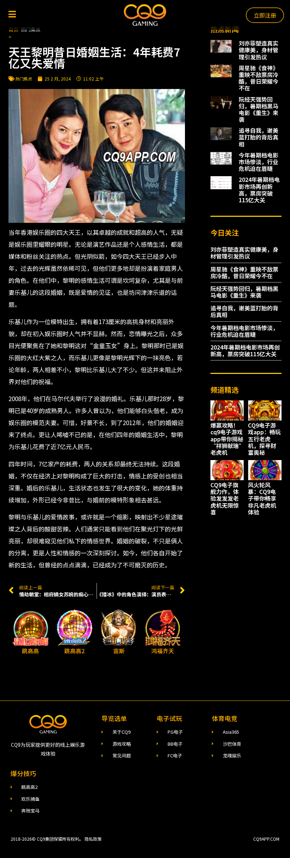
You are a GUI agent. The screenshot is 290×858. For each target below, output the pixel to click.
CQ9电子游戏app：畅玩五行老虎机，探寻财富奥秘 (264, 439)
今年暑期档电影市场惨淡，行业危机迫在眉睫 (258, 162)
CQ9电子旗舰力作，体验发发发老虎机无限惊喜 (224, 498)
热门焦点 (23, 79)
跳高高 (30, 651)
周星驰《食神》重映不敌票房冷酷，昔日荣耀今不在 (258, 78)
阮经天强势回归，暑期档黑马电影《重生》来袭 (258, 109)
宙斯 (118, 651)
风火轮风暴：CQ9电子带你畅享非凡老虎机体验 (262, 498)
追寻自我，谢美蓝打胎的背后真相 (258, 137)
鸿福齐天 (162, 651)
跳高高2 (74, 651)
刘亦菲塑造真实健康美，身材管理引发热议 (258, 50)
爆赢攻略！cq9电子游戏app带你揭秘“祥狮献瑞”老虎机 (226, 439)
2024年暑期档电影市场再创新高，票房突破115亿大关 (259, 189)
